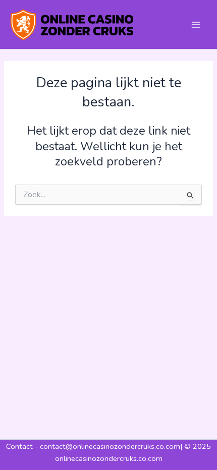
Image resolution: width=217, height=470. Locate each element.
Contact (20, 446)
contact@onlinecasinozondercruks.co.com (110, 446)
